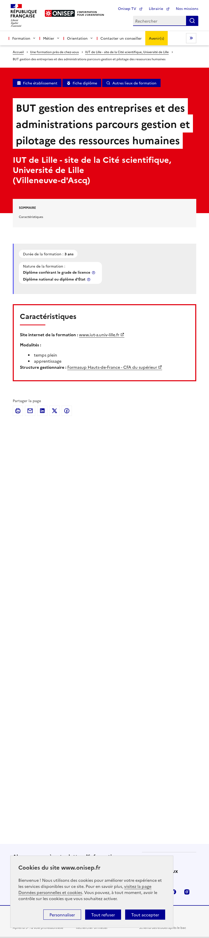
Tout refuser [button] (103, 914)
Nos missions (187, 8)
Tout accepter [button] (145, 914)
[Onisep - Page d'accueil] (60, 13)
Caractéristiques (31, 216)
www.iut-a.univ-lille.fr (99, 334)
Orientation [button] (77, 38)
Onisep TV (127, 8)
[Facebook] (67, 411)
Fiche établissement (40, 82)
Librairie (156, 8)
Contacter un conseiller (121, 38)
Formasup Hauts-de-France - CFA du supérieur (112, 367)
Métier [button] (48, 38)
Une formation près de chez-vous (54, 52)
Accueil (18, 52)
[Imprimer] (18, 411)
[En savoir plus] (94, 272)
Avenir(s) (156, 38)
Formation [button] (21, 38)
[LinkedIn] (42, 411)
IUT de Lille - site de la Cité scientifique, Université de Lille (127, 52)
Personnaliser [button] (62, 914)
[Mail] (30, 411)
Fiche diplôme (85, 82)
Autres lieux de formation (134, 82)
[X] (54, 411)
